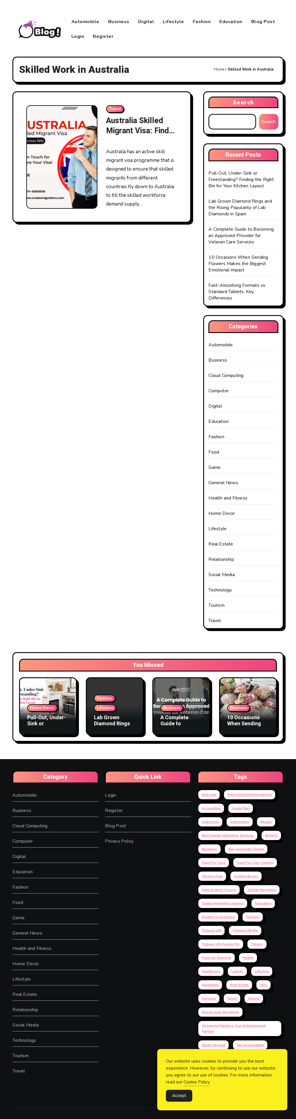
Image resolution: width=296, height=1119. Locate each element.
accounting (211, 808)
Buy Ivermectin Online (246, 849)
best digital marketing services (228, 835)
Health (248, 957)
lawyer (237, 971)
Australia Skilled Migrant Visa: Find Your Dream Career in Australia (139, 136)
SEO (263, 985)
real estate (239, 985)
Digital (146, 22)
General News (223, 483)
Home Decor (221, 513)
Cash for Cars (213, 862)
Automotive (239, 822)
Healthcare (211, 971)
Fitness (257, 944)
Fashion (202, 22)
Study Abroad (213, 1045)
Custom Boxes (246, 876)
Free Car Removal (216, 957)
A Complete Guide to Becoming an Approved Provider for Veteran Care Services (241, 235)
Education (231, 22)
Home (219, 69)
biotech (271, 835)
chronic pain (212, 876)
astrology (210, 822)
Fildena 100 (211, 930)
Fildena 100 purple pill (221, 944)
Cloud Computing (225, 375)
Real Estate (220, 544)
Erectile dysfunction (218, 917)
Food (213, 452)
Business (119, 22)
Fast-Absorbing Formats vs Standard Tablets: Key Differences (236, 291)
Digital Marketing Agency (223, 903)
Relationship (221, 559)
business (209, 849)
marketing (210, 985)
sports (254, 998)
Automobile (85, 22)
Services (209, 998)
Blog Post (263, 22)
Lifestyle (173, 22)
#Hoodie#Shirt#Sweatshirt (249, 794)
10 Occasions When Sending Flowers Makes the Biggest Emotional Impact (238, 263)
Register (103, 36)
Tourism (216, 605)
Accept (179, 1095)
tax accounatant (250, 1045)
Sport (232, 998)
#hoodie (209, 794)
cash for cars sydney (255, 862)
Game (214, 467)
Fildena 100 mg (245, 930)
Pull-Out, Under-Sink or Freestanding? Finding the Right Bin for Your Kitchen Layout (241, 179)
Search (243, 102)
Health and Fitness (227, 498)
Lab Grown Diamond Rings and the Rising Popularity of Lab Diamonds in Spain (240, 207)
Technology (220, 590)
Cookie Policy (197, 1082)
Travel (115, 109)
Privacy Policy (119, 841)
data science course (219, 889)
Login (77, 36)
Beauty (266, 822)
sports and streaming (220, 1012)
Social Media (221, 574)
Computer (218, 391)
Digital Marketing (261, 889)
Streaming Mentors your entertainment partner (234, 1028)
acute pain (240, 808)
